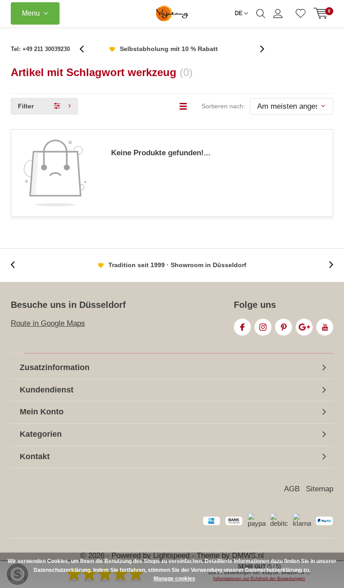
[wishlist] (300, 13)
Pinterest (283, 327)
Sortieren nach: (223, 106)
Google (304, 327)
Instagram (262, 327)
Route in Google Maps (48, 323)
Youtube (324, 327)
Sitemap (319, 489)
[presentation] (86, 49)
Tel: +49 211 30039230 (40, 49)
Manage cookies (174, 578)
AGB (292, 489)
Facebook (242, 327)
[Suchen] (260, 13)
